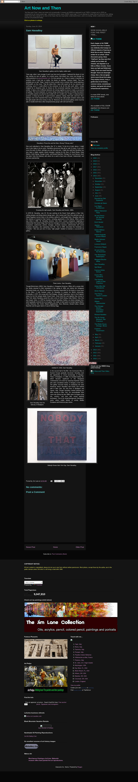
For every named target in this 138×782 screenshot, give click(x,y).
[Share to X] (59, 481)
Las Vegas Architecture (99, 207)
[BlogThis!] (57, 481)
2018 (95, 164)
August (97, 190)
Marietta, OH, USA (81, 676)
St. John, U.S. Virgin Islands (84, 663)
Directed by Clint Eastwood (100, 199)
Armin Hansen (99, 291)
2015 (95, 173)
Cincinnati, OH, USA (81, 679)
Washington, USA (80, 665)
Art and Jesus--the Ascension (100, 251)
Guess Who (99, 298)
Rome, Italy (78, 647)
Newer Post (30, 547)
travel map (83, 687)
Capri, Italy (78, 644)
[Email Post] (51, 481)
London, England (80, 681)
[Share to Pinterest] (63, 481)
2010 (95, 358)
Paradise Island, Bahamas (83, 655)
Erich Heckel (99, 222)
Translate (39, 585)
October (98, 184)
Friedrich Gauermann (99, 329)
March (97, 340)
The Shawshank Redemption (100, 255)
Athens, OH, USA (80, 673)
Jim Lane (96, 145)
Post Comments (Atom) (59, 554)
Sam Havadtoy (100, 264)
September (99, 187)
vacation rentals (78, 690)
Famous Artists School (100, 271)
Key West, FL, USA (81, 668)
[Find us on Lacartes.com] (33, 716)
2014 (95, 176)
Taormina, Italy (79, 649)
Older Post (80, 547)
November (99, 181)
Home (55, 547)
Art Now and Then (42, 8)
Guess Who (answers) (99, 276)
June (97, 196)
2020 (95, 158)
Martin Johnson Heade (100, 240)
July (96, 193)
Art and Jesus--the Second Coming (100, 217)
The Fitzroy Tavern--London (101, 294)
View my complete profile (99, 148)
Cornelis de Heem (101, 203)
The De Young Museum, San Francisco (100, 319)
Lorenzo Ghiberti (100, 244)
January (98, 346)
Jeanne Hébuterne (99, 226)
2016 (95, 170)
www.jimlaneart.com (44, 78)
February (98, 343)
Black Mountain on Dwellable (45, 728)
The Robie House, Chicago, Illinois (101, 325)
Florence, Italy (79, 660)
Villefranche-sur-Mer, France (84, 657)
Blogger (79, 767)
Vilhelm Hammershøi (100, 302)
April (96, 337)
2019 (95, 161)
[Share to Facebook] (61, 481)
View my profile (75, 685)
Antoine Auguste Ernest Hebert (100, 235)
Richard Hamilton (100, 314)
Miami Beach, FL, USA (82, 671)
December (99, 178)
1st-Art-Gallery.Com (30, 736)
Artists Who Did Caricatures (100, 287)
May (96, 334)
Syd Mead (98, 267)
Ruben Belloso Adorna (99, 231)
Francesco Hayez (101, 247)
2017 (95, 167)
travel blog (91, 687)
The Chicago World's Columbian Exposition (99, 308)
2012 (95, 352)
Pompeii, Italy (79, 652)
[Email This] (55, 481)
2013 (95, 350)
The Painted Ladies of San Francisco (100, 281)
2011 (95, 356)
